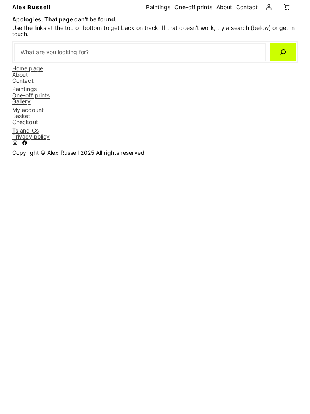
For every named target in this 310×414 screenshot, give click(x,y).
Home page (27, 68)
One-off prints (31, 95)
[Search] (283, 52)
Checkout (25, 121)
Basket (21, 115)
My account (28, 109)
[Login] (269, 7)
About (20, 74)
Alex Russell (31, 7)
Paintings (24, 88)
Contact (23, 80)
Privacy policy (31, 136)
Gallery (21, 101)
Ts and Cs (25, 130)
